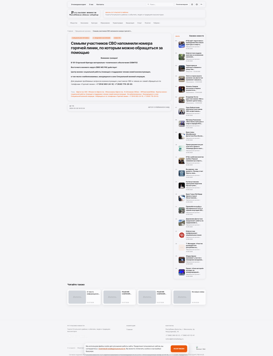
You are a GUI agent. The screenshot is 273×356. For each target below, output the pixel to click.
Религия (147, 23)
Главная (70, 31)
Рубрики (157, 23)
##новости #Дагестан (96, 92)
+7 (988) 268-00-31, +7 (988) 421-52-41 (180, 335)
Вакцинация (130, 23)
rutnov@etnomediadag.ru (174, 339)
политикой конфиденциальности (112, 349)
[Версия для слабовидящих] (197, 4)
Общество (73, 23)
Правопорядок (118, 23)
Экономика (84, 23)
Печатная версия (182, 4)
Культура (94, 23)
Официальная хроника (83, 31)
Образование (105, 23)
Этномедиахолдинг (78, 4)
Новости (117, 38)
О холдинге (71, 348)
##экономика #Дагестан (114, 92)
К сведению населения (101, 38)
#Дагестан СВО (81, 92)
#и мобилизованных (134, 94)
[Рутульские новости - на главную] (83, 13)
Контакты (100, 4)
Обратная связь (82, 348)
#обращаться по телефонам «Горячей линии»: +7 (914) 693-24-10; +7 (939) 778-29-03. (127, 96)
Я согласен (179, 349)
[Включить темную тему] (192, 4)
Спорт (139, 23)
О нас (91, 4)
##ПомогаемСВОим (148, 92)
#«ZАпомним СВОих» (131, 92)
